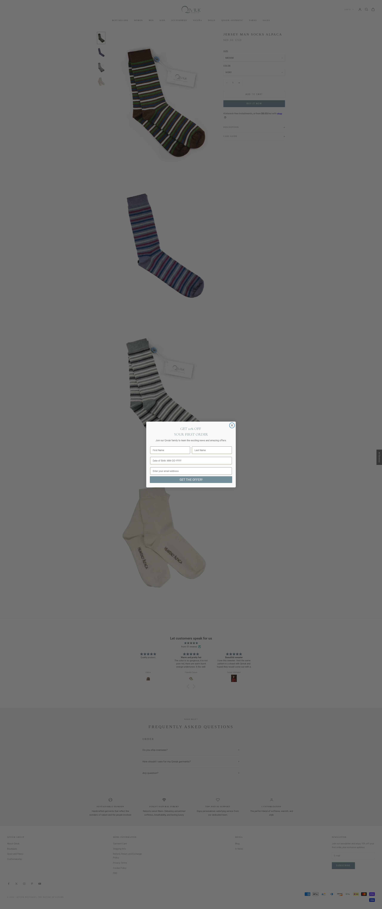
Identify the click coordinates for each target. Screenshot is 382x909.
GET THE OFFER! (191, 479)
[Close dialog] (232, 425)
